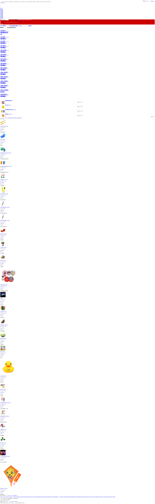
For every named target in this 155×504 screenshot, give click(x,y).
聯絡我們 (1, 9)
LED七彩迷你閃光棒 (5, 456)
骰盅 (2, 139)
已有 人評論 (2, 129)
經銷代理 (1, 16)
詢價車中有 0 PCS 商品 (19, 20)
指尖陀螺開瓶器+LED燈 (5, 402)
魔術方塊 (3, 260)
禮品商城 (152, 1)
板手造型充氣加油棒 (5, 207)
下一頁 (13, 495)
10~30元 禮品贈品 (25, 25)
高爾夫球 (3, 338)
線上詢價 (1, 10)
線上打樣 (1, 13)
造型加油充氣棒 (4, 193)
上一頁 (11, 495)
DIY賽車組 (3, 247)
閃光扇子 (1, 298)
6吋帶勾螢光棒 (4, 126)
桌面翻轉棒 (3, 429)
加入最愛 (1, 18)
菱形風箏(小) (3, 488)
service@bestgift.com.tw (14, 501)
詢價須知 (1, 11)
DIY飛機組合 (3, 179)
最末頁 (15, 495)
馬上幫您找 (2, 12)
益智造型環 (3, 311)
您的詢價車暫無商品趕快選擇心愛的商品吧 (11, 22)
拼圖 (2, 351)
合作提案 (1, 15)
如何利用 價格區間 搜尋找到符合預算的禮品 (24, 19)
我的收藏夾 (2, 17)
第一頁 (9, 495)
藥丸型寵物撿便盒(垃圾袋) (5, 166)
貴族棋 (3, 389)
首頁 (1, 25)
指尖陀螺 (3, 442)
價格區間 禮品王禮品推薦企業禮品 (10, 25)
